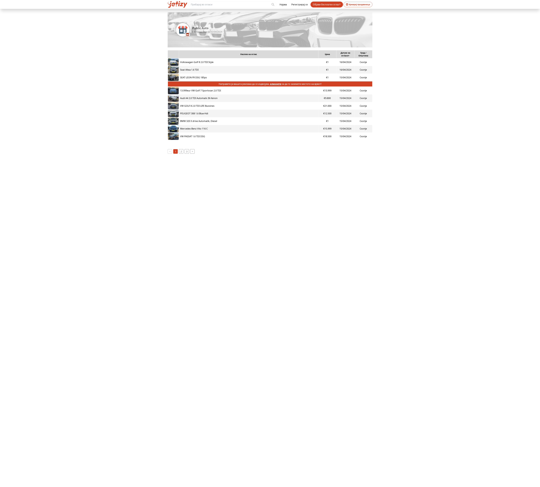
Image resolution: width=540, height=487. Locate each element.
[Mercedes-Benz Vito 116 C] (173, 128)
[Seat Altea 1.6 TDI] (173, 70)
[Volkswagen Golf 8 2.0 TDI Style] (173, 62)
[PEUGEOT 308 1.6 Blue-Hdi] (173, 113)
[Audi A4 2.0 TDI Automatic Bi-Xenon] (173, 98)
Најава (283, 4)
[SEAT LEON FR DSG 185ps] (173, 77)
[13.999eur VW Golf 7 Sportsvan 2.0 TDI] (173, 90)
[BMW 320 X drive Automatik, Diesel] (173, 121)
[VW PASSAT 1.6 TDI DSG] (173, 136)
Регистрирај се (299, 4)
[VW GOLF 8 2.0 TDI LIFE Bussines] (173, 106)
